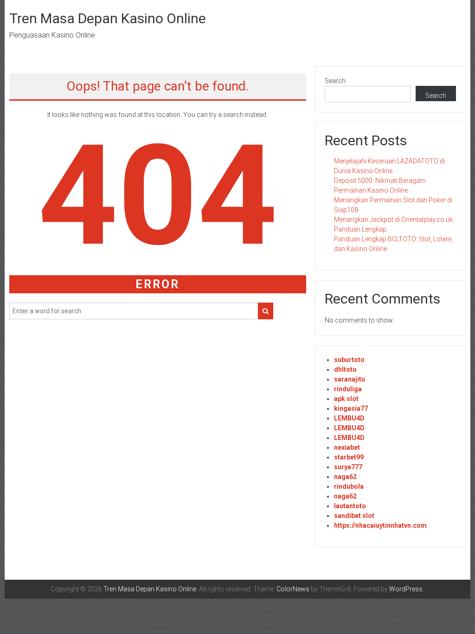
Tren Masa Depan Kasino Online (107, 18)
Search (335, 80)
